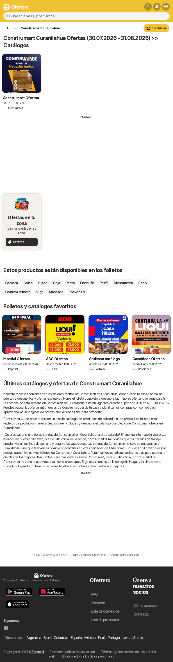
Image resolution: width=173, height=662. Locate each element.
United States (133, 637)
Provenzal (76, 292)
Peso (142, 283)
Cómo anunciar (145, 605)
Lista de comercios (105, 611)
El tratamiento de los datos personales (87, 656)
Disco (42, 283)
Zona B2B (142, 614)
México (90, 637)
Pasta (70, 283)
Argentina (33, 637)
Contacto (98, 603)
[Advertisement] (86, 153)
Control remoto (18, 292)
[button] (157, 7)
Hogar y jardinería (141, 462)
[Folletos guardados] (148, 7)
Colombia (61, 637)
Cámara (11, 283)
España (76, 637)
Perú (101, 637)
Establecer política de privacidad (72, 652)
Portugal (113, 637)
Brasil (47, 637)
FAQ (94, 594)
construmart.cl (97, 439)
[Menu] (166, 7)
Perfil (104, 283)
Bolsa (27, 283)
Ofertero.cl (36, 652)
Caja (56, 283)
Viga (39, 292)
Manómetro (123, 283)
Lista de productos (105, 620)
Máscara (56, 292)
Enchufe (87, 283)
